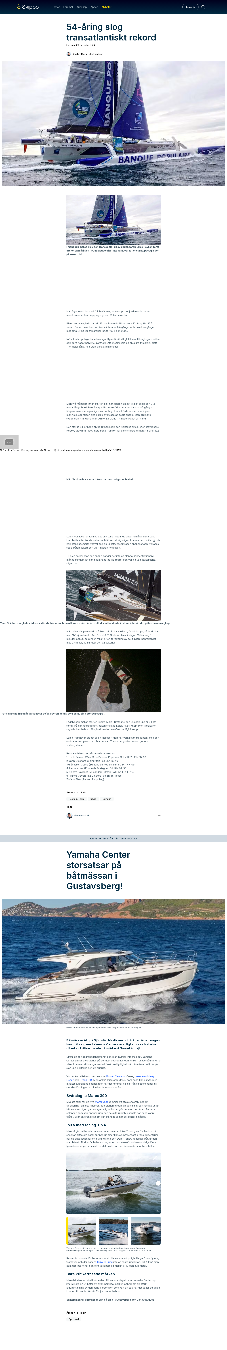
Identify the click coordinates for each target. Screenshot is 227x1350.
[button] (158, 1183)
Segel (93, 799)
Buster (110, 1076)
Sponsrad (74, 1319)
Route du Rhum (76, 799)
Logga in (190, 7)
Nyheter (106, 6)
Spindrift (107, 799)
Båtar (56, 6)
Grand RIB (86, 1080)
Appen (94, 6)
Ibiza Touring (105, 1262)
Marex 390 (101, 1101)
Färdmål (68, 6)
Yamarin (120, 1076)
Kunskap (82, 6)
